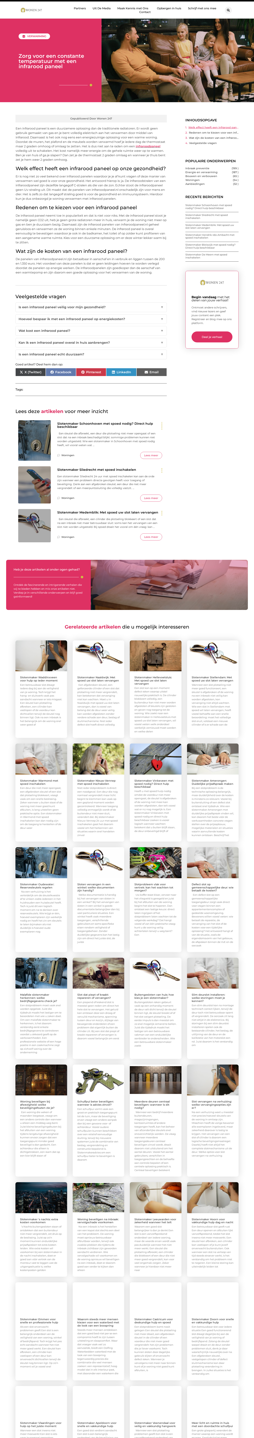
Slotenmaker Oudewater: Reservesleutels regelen (37, 886)
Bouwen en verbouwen (201, 176)
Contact (145, 12)
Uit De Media (102, 8)
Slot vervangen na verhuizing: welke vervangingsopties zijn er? (212, 1105)
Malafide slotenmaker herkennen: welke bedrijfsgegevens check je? (38, 998)
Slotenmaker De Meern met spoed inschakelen (206, 256)
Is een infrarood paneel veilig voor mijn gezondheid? (91, 307)
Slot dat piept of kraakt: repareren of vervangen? (94, 996)
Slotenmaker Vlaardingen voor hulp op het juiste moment (41, 1424)
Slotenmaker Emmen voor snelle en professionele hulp (39, 1321)
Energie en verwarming (201, 172)
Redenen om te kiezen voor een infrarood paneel (214, 132)
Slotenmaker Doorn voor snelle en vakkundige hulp (213, 1321)
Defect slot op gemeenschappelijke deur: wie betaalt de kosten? (213, 887)
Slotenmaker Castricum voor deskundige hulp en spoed (153, 1321)
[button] (228, 10)
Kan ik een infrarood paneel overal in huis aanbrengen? (91, 342)
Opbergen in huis (169, 8)
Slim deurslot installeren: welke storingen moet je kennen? (208, 998)
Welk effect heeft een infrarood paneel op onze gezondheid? (213, 127)
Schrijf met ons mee (202, 8)
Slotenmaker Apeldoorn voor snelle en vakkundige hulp (97, 1424)
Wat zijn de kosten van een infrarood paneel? (214, 138)
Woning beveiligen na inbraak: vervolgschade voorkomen (98, 1221)
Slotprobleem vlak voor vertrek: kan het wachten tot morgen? (153, 887)
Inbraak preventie (197, 168)
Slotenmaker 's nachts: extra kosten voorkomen (39, 1221)
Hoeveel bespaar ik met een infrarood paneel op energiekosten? (91, 319)
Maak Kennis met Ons (132, 8)
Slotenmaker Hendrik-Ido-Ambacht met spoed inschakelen (209, 236)
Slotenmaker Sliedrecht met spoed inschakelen (96, 470)
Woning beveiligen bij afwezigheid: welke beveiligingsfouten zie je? (37, 1105)
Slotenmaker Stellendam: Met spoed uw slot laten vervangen (212, 679)
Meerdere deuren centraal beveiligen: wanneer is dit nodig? (152, 1105)
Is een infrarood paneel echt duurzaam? (91, 354)
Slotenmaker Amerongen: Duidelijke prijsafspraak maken (212, 782)
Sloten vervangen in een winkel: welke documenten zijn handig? (95, 887)
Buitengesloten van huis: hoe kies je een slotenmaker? (154, 996)
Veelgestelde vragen (203, 143)
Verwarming (36, 36)
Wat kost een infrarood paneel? (91, 331)
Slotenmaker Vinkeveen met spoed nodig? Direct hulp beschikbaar (153, 784)
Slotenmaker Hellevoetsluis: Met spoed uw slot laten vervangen (153, 680)
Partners (80, 8)
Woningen (67, 455)
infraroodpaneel (148, 146)
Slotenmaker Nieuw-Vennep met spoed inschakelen (96, 782)
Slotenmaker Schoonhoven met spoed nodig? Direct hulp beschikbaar (105, 425)
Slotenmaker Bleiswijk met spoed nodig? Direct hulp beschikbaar (210, 246)
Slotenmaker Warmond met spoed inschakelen (39, 782)
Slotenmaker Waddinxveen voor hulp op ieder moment (39, 679)
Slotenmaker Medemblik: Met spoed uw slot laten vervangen (107, 512)
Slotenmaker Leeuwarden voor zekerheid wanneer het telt (155, 1221)
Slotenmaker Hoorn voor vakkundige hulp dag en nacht (212, 1221)
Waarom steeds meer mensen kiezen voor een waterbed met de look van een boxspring (98, 1322)
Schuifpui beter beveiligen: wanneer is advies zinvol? (95, 1103)
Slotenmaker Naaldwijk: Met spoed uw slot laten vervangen (98, 679)
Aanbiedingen (195, 184)
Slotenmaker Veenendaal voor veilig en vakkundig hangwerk (155, 1424)
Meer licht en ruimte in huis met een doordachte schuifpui (212, 1424)
